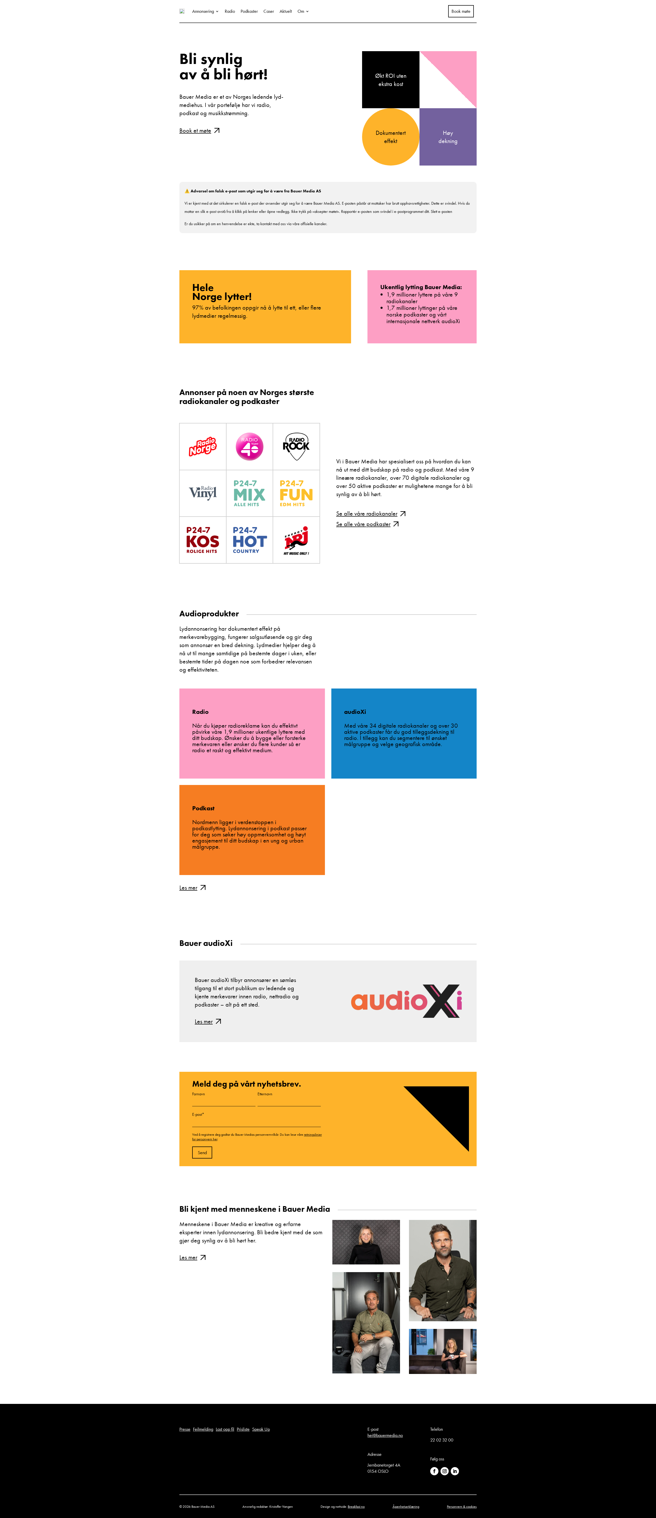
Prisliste (243, 1429)
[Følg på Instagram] (444, 1471)
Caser (268, 11)
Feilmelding (203, 1429)
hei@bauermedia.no (385, 1435)
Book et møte (195, 130)
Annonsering (203, 11)
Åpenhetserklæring (406, 1506)
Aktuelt (286, 11)
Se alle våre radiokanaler (366, 513)
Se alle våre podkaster (363, 524)
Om (301, 11)
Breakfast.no (356, 1506)
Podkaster (249, 11)
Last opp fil (225, 1429)
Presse (184, 1429)
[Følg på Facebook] (434, 1471)
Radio (230, 11)
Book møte (461, 11)
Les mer (188, 887)
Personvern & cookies (462, 1506)
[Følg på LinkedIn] (455, 1471)
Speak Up (261, 1429)
